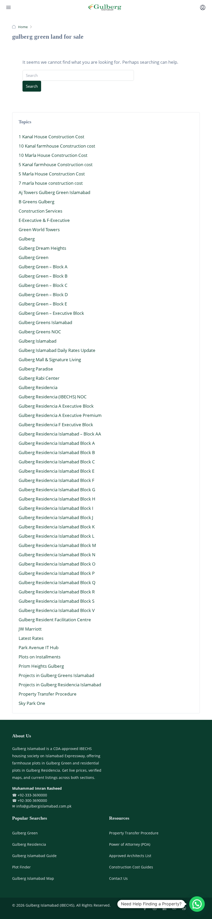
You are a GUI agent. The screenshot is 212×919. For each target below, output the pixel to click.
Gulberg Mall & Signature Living (50, 359)
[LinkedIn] (165, 908)
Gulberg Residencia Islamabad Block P (57, 573)
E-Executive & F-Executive (44, 220)
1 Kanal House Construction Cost (51, 137)
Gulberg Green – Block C (43, 285)
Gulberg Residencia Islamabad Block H (57, 499)
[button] (197, 904)
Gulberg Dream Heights (42, 248)
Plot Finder (21, 867)
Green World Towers (39, 229)
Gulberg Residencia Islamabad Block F (56, 480)
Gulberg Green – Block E (43, 304)
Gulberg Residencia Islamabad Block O (57, 564)
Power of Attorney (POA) (129, 844)
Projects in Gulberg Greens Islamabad (56, 675)
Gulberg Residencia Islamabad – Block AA (60, 434)
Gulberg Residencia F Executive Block (56, 425)
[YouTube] (175, 908)
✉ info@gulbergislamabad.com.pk (41, 806)
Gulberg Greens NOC (40, 332)
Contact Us (118, 878)
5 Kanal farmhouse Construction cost (56, 164)
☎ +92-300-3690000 (29, 800)
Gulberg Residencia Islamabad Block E (56, 471)
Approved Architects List (130, 855)
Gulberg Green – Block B (43, 276)
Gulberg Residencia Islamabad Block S (56, 601)
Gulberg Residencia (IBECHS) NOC (53, 397)
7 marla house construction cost (51, 183)
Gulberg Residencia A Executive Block (56, 406)
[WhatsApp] (185, 908)
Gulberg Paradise (36, 369)
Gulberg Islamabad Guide (34, 855)
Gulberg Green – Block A (43, 267)
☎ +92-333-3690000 (29, 795)
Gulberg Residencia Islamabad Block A (57, 443)
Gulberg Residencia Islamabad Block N (57, 555)
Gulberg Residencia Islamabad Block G (57, 490)
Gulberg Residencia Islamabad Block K (57, 527)
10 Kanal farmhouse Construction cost (57, 146)
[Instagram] (155, 908)
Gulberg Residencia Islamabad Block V (57, 610)
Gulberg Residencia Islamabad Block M (57, 545)
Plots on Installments (39, 657)
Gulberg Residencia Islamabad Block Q (57, 582)
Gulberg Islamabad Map (33, 878)
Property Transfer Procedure (48, 694)
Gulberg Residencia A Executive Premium (60, 415)
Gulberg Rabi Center (39, 378)
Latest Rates (31, 638)
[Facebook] (146, 908)
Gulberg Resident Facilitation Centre (55, 620)
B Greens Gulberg (36, 202)
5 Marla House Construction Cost (52, 174)
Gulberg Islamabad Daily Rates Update (57, 350)
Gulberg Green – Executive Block (51, 313)
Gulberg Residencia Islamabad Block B (57, 452)
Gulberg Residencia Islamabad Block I (56, 508)
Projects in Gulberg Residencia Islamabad (60, 685)
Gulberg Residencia (38, 387)
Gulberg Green (33, 257)
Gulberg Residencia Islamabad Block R (57, 592)
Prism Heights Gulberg (41, 666)
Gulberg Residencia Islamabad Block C (57, 462)
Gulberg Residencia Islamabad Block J (56, 517)
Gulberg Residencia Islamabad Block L (56, 536)
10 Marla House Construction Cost (53, 155)
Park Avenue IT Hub (38, 647)
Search (32, 86)
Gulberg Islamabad (37, 341)
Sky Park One (32, 703)
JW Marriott (30, 629)
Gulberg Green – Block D (43, 294)
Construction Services (40, 211)
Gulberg (27, 239)
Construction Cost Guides (131, 867)
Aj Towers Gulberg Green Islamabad (54, 192)
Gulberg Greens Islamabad (45, 322)
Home (23, 27)
